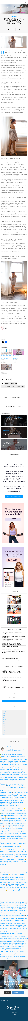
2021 (4, 717)
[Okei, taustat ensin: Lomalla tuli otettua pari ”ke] (14, 768)
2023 (4, 713)
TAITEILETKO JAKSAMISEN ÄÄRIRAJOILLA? (16, 357)
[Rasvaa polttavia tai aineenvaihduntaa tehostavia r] (14, 974)
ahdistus (7, 383)
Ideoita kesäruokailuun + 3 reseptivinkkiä (11, 649)
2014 (4, 732)
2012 (4, 734)
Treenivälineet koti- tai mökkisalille (10, 646)
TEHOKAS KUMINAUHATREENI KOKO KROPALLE (11, 658)
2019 (4, 722)
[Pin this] (19, 29)
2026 (4, 711)
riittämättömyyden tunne (8, 386)
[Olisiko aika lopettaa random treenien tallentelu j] (14, 827)
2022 (4, 715)
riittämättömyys (20, 386)
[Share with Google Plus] (16, 29)
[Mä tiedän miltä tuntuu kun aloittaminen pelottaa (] (14, 886)
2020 (4, 719)
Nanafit (9, 1000)
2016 (4, 728)
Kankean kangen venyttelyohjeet (9, 680)
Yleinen (16, 26)
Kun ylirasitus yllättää (5, 371)
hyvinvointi (14, 383)
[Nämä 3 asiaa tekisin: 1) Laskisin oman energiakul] (14, 945)
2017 (4, 726)
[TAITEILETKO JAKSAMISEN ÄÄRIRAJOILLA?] (18, 352)
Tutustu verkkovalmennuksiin (14, 496)
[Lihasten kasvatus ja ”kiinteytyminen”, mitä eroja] (14, 797)
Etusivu (3, 1000)
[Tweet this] (14, 29)
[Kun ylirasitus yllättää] (6, 367)
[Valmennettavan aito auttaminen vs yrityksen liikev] (14, 915)
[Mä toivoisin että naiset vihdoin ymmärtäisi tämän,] (14, 856)
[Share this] (11, 29)
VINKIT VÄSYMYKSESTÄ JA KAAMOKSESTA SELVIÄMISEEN (6, 357)
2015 (4, 730)
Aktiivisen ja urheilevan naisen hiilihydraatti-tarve (13, 684)
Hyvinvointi (12, 26)
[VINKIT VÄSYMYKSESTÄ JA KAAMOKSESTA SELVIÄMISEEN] (6, 352)
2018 (4, 724)
